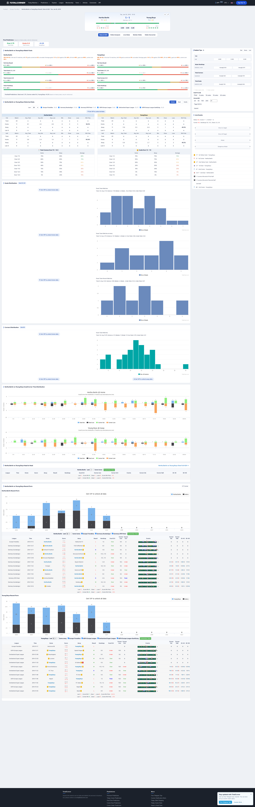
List (250, 50)
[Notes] (168, 14)
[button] (232, 3)
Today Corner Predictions (114, 798)
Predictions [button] (44, 2)
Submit (196, 108)
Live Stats (126, 35)
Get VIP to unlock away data (143, 379)
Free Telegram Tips (156, 795)
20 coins (223, 95)
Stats (245, 50)
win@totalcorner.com (82, 797)
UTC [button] (225, 2)
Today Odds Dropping (157, 800)
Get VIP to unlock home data (49, 190)
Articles (85, 2)
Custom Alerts (238, 802)
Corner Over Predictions (114, 803)
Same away (63, 638)
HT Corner (185, 486)
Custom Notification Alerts (158, 798)
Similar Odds (137, 35)
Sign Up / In (241, 2)
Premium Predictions (113, 795)
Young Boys (151, 18)
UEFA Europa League (105, 107)
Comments (93, 2)
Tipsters (54, 2)
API (100, 2)
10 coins (208, 95)
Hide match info (199, 90)
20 (195, 101)
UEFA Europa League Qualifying (151, 107)
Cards (185, 102)
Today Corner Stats (156, 803)
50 (198, 101)
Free (195, 95)
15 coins (215, 95)
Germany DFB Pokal (86, 107)
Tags (198, 104)
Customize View (109, 470)
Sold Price (197, 92)
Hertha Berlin (104, 18)
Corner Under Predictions (114, 805)
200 (207, 101)
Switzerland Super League (126, 107)
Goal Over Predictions (113, 800)
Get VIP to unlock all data (96, 111)
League (61, 2)
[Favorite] (165, 14)
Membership (69, 2)
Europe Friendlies (48, 107)
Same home (98, 470)
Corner (173, 102)
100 (202, 101)
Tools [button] (77, 2)
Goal (179, 102)
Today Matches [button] (32, 2)
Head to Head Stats (156, 805)
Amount (196, 98)
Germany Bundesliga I (66, 107)
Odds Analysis (115, 35)
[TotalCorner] (16, 3)
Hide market (210, 90)
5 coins (201, 95)
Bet (241, 50)
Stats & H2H (103, 35)
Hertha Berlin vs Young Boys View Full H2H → (173, 465)
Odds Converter (150, 35)
